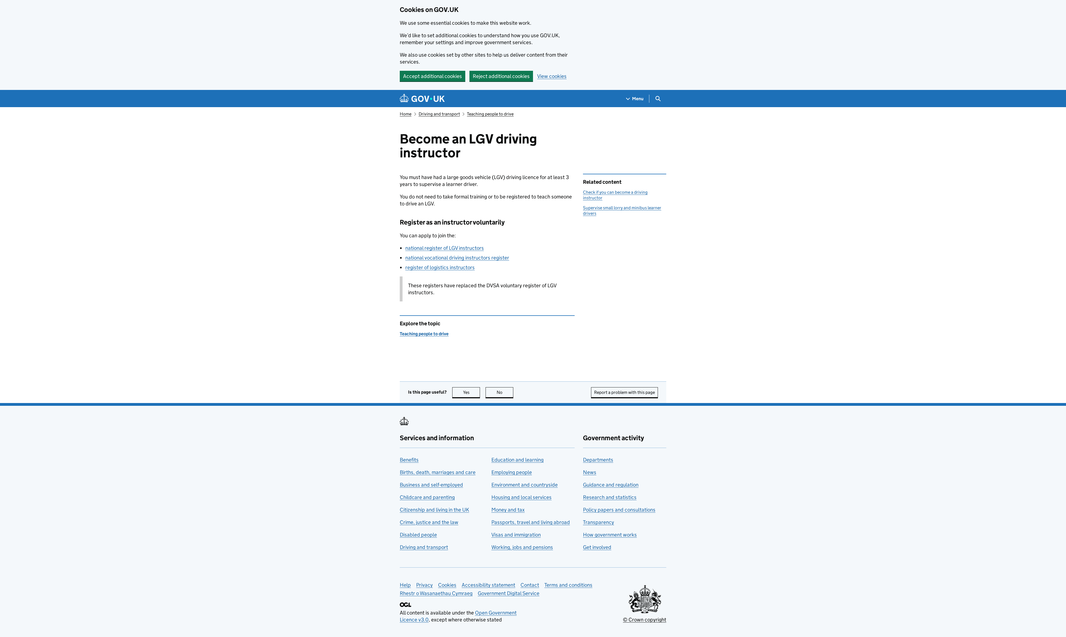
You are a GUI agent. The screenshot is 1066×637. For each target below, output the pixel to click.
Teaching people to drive (490, 114)
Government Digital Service (508, 593)
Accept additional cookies (432, 76)
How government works (610, 535)
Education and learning (517, 460)
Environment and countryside (524, 485)
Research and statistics (610, 497)
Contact (530, 585)
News (589, 472)
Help (405, 585)
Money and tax (508, 510)
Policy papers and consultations (619, 510)
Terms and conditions (568, 585)
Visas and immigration (516, 535)
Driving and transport (439, 114)
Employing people (511, 472)
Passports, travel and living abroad (530, 522)
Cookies (447, 585)
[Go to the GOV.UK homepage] (422, 99)
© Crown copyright (644, 619)
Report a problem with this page (624, 392)
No (505, 392)
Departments (598, 460)
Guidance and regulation (610, 485)
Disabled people (418, 535)
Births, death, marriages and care (438, 472)
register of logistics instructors (440, 267)
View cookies (552, 76)
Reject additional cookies (501, 76)
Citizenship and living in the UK (434, 510)
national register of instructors (444, 248)
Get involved (597, 547)
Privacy (424, 585)
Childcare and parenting (427, 497)
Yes (471, 392)
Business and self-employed (431, 485)
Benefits (409, 460)
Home (405, 114)
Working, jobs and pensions (522, 547)
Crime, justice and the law (429, 522)
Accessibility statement (488, 585)
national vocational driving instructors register (457, 258)
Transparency (598, 522)
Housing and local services (521, 497)
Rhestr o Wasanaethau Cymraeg (436, 593)
